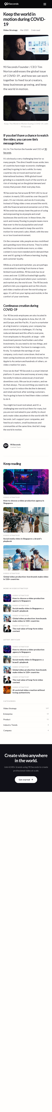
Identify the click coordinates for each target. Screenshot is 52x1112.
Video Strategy (10, 30)
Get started (24, 779)
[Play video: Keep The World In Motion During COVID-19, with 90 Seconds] (26, 108)
